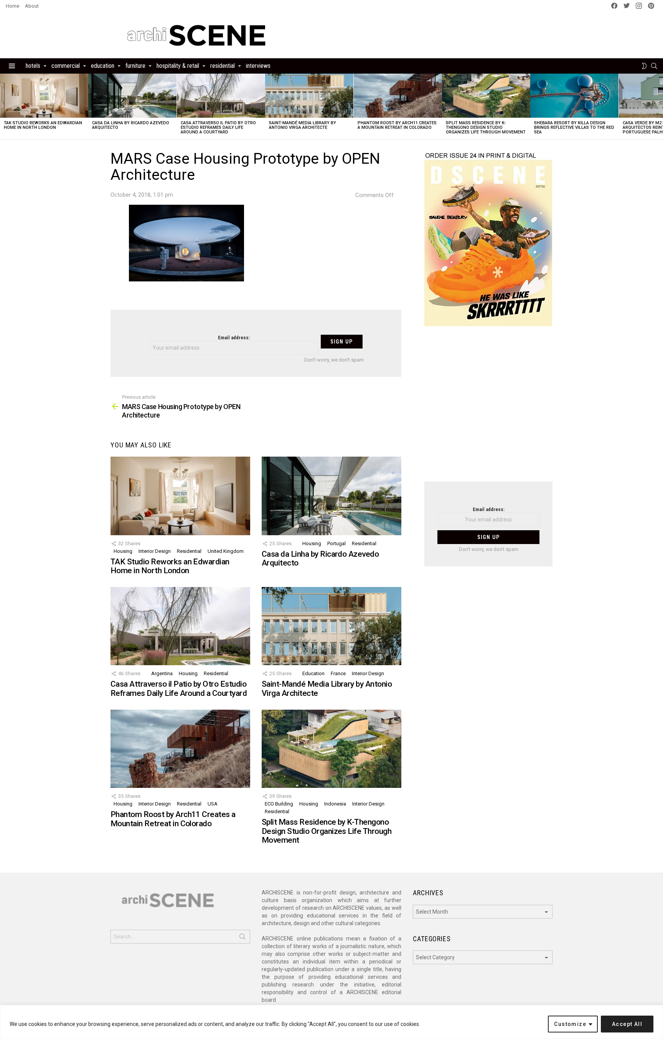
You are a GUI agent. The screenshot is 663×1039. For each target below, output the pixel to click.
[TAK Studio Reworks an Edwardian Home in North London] (44, 96)
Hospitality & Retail (178, 65)
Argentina (162, 673)
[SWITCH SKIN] (644, 66)
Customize (570, 1024)
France (338, 673)
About (32, 6)
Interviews (258, 65)
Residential (222, 65)
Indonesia (335, 804)
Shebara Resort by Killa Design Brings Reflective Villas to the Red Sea (574, 127)
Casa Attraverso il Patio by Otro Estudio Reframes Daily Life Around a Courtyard (218, 127)
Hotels (33, 65)
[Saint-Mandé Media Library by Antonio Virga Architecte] (309, 96)
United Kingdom (226, 551)
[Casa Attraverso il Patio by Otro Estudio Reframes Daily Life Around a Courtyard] (221, 96)
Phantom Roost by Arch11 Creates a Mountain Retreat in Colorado (397, 125)
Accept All (627, 1024)
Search (242, 938)
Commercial (65, 65)
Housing (123, 551)
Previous (4, 106)
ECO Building (279, 804)
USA (213, 804)
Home (12, 6)
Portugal (336, 543)
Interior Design (155, 551)
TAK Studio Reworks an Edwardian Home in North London (43, 125)
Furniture (135, 65)
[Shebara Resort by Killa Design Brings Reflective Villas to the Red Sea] (574, 96)
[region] (331, 1022)
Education (102, 65)
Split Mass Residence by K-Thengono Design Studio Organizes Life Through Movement (486, 127)
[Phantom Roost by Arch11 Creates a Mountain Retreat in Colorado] (398, 96)
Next (659, 106)
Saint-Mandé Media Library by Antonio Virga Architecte (302, 125)
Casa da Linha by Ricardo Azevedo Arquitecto (130, 125)
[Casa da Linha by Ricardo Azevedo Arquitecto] (132, 96)
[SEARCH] (654, 66)
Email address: (234, 337)
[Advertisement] (488, 409)
